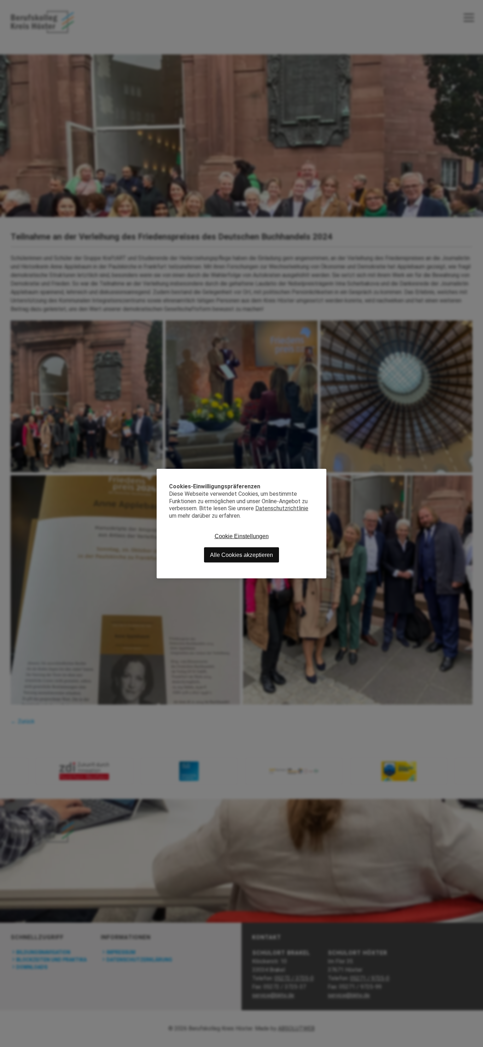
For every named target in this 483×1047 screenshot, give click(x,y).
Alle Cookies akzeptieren (241, 555)
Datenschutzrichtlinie (281, 508)
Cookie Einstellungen (242, 536)
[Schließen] (321, 474)
